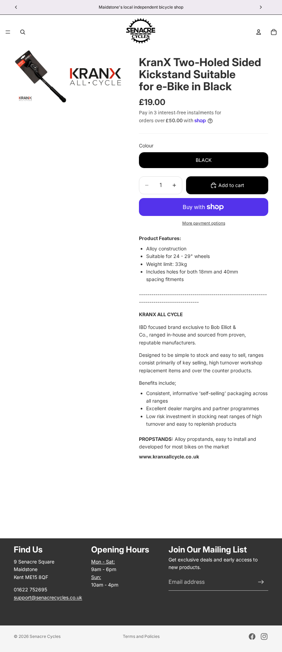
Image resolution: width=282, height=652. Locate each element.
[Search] (22, 32)
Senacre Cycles (45, 636)
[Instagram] (264, 636)
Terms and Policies (141, 636)
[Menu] (8, 32)
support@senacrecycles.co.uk (48, 597)
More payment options (203, 223)
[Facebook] (252, 636)
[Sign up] (261, 582)
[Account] (258, 32)
